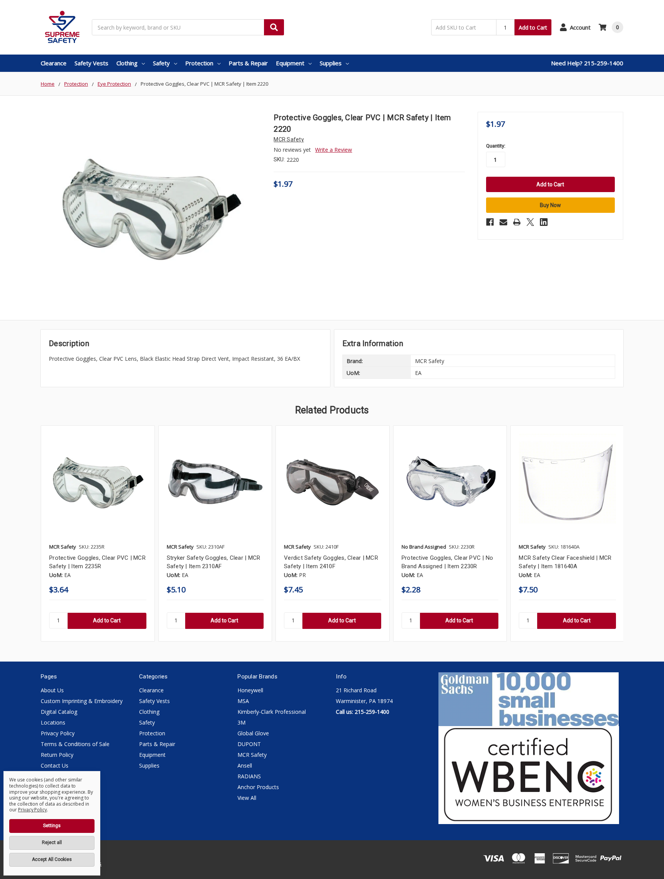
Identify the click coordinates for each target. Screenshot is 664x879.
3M (241, 722)
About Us (52, 690)
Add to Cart (533, 27)
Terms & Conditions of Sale (75, 744)
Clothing (127, 63)
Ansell (244, 765)
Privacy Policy (58, 733)
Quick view (98, 482)
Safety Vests (91, 63)
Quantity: (495, 146)
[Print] (517, 222)
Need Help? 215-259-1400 (587, 63)
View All (246, 797)
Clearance (53, 63)
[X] (530, 222)
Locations (53, 722)
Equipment (290, 63)
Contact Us (54, 765)
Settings (52, 825)
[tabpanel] (97, 533)
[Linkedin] (544, 222)
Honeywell (250, 690)
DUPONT (249, 744)
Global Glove (253, 733)
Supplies (331, 63)
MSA (243, 701)
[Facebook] (490, 222)
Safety (161, 63)
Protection (199, 63)
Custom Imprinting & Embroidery (82, 701)
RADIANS (249, 776)
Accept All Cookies (52, 859)
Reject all (52, 842)
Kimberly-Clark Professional (271, 711)
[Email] (503, 222)
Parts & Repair (248, 63)
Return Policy (57, 754)
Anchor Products (258, 787)
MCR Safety (252, 754)
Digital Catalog (59, 711)
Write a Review (333, 149)
